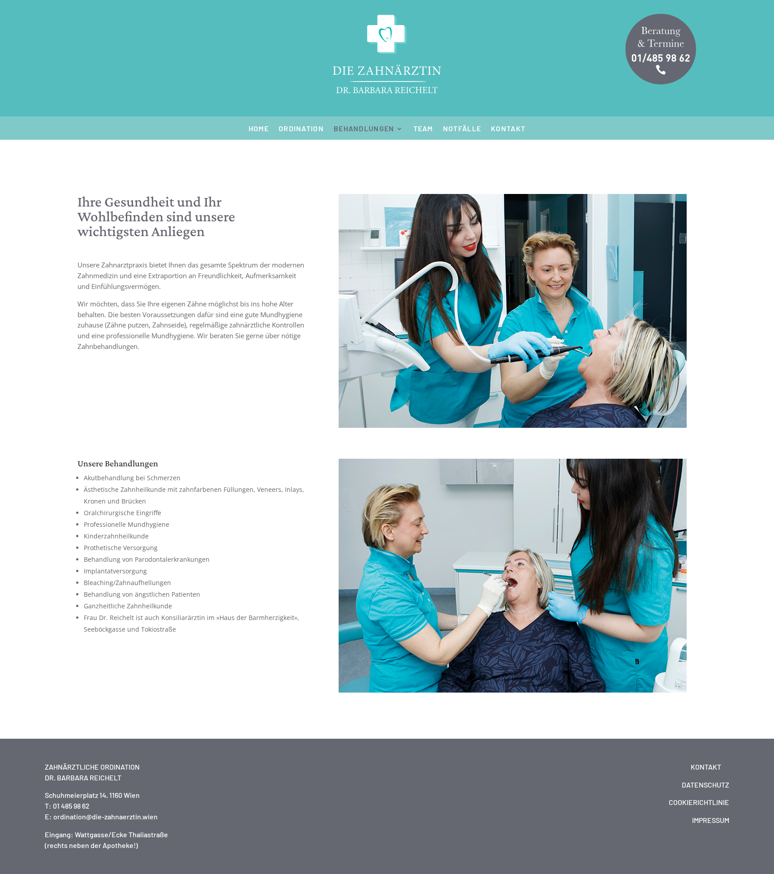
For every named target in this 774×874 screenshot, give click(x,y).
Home (259, 129)
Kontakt (508, 129)
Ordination (301, 129)
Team (423, 129)
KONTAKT (706, 766)
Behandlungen (364, 129)
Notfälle (462, 129)
